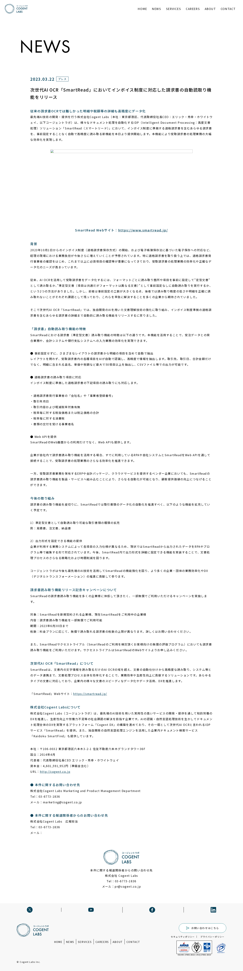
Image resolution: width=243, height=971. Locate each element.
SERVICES (173, 9)
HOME (142, 9)
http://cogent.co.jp (55, 771)
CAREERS (193, 9)
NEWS (156, 9)
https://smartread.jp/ (90, 694)
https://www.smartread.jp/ (143, 230)
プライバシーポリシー (212, 937)
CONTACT (228, 9)
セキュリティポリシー (183, 937)
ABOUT (210, 9)
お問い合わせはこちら (205, 928)
